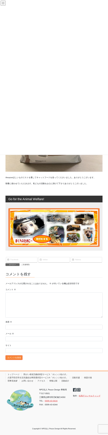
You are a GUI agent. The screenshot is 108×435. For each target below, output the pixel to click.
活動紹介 (65, 381)
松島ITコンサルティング (89, 396)
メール (9, 333)
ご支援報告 (25, 265)
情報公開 (53, 381)
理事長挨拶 (12, 381)
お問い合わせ (27, 381)
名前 (8, 322)
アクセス (41, 381)
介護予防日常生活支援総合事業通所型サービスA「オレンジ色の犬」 (38, 377)
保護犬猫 (88, 377)
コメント (10, 289)
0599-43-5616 (51, 401)
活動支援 (76, 377)
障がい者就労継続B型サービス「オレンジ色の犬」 (45, 374)
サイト (8, 345)
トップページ (13, 374)
